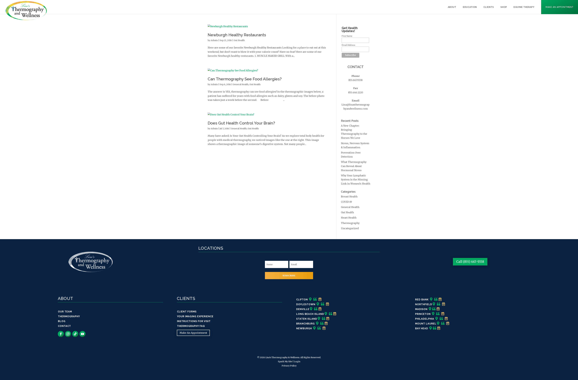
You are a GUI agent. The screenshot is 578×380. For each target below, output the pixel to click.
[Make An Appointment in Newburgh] (324, 328)
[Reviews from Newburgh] (319, 328)
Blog (61, 321)
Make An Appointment (559, 7)
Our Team (65, 311)
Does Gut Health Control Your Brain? (241, 123)
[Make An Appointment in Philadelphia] (446, 318)
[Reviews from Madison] (434, 309)
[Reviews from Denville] (316, 309)
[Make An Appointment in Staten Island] (328, 318)
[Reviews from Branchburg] (322, 323)
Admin (214, 40)
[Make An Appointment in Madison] (438, 309)
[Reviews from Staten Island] (324, 318)
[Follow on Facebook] (61, 334)
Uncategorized (350, 228)
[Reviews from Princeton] (438, 314)
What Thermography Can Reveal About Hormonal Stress (354, 166)
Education (470, 7)
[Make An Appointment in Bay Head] (439, 328)
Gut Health (239, 40)
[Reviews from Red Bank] (436, 299)
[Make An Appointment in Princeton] (443, 314)
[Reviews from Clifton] (315, 299)
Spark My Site (285, 361)
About (452, 7)
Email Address (348, 45)
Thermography (350, 223)
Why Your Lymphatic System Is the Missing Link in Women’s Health (355, 179)
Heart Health (348, 217)
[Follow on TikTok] (75, 334)
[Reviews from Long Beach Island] (330, 314)
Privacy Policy (289, 365)
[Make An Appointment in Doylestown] (327, 304)
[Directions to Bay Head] (430, 328)
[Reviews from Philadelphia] (441, 318)
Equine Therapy (524, 7)
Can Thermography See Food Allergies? (245, 79)
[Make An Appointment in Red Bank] (440, 299)
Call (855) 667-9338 (470, 262)
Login (297, 361)
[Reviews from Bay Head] (434, 328)
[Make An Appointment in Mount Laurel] (448, 323)
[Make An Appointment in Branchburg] (326, 323)
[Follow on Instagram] (68, 334)
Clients (488, 7)
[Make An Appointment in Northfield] (444, 304)
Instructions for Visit (194, 321)
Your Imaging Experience (195, 316)
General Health (241, 84)
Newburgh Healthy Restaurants (237, 35)
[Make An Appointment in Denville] (320, 309)
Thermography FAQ (191, 326)
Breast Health (349, 196)
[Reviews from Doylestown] (322, 304)
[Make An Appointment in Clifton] (320, 299)
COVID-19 (346, 201)
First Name (347, 36)
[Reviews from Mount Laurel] (443, 323)
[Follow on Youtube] (82, 334)
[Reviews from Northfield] (439, 304)
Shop (503, 7)
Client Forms (187, 311)
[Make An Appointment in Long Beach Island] (335, 314)
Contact (64, 326)
